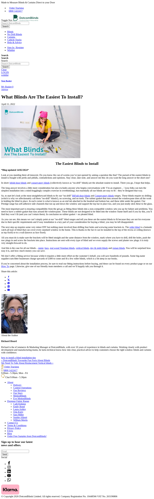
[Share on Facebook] (8, 277)
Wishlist (11, 50)
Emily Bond (19, 406)
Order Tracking (16, 8)
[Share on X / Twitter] (8, 280)
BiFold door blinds (81, 195)
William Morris (20, 420)
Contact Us (12, 422)
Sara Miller (18, 414)
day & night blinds (99, 248)
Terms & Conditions (16, 425)
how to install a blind (11, 357)
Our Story (18, 393)
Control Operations (22, 387)
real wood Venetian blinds (62, 248)
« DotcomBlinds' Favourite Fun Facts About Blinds (25, 360)
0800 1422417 (16, 11)
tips (34, 357)
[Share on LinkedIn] (8, 287)
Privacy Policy (14, 428)
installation (27, 357)
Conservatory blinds (104, 195)
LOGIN (5, 72)
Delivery (17, 385)
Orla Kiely (18, 412)
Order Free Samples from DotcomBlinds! (26, 436)
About (10, 382)
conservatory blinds (40, 183)
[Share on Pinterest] (8, 283)
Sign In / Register (15, 47)
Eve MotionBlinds (22, 398)
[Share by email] (8, 290)
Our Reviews (19, 390)
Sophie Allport (20, 417)
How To (5, 266)
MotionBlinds (19, 396)
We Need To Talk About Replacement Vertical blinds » (27, 363)
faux (47, 248)
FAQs (10, 431)
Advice (4, 89)
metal (40, 248)
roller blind (134, 227)
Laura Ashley (19, 409)
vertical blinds (82, 248)
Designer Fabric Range (18, 401)
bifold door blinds (18, 183)
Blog (9, 433)
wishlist (4, 75)
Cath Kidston (19, 404)
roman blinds (118, 248)
